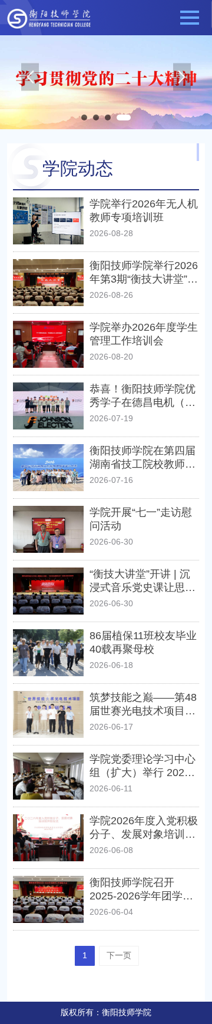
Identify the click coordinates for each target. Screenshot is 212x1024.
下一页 (119, 955)
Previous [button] (30, 82)
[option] (106, 82)
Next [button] (182, 82)
